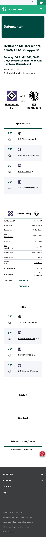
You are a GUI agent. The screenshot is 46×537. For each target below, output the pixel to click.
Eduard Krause (37, 236)
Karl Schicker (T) (9, 221)
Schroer (39, 268)
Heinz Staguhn (37, 253)
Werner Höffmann (26, 155)
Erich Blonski (38, 263)
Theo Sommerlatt (30, 139)
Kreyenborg (29, 73)
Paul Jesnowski (37, 225)
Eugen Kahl (8, 230)
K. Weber (7, 241)
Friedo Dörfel (8, 253)
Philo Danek (8, 225)
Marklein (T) (38, 221)
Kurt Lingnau (38, 241)
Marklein (34, 188)
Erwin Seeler (8, 274)
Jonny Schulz (8, 280)
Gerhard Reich (37, 247)
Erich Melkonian (9, 268)
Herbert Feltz (24, 172)
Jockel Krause (37, 230)
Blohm (40, 257)
